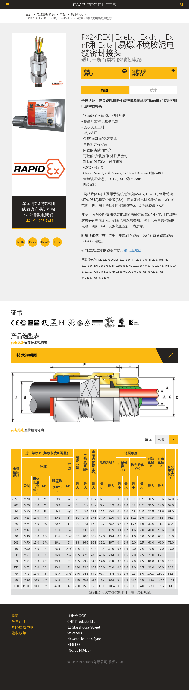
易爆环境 (77, 14)
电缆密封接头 (46, 14)
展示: (150, 439)
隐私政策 (19, 633)
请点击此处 (132, 250)
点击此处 (17, 343)
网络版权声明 (23, 627)
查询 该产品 (88, 73)
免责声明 (19, 621)
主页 (29, 14)
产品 (63, 14)
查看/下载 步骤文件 (139, 73)
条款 (15, 615)
